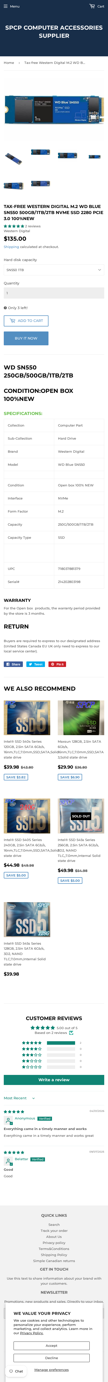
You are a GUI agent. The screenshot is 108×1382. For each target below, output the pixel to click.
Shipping (11, 247)
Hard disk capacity (20, 260)
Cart (100, 6)
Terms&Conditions (54, 1249)
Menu (15, 6)
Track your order (54, 1231)
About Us (54, 1237)
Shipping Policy (54, 1255)
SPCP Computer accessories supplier (54, 31)
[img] (14, 1112)
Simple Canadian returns (54, 1261)
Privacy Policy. (31, 1333)
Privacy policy (54, 1243)
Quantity (11, 283)
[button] (14, 226)
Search (54, 1225)
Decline (51, 1358)
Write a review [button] (54, 1079)
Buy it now (26, 338)
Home (9, 63)
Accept (51, 1346)
